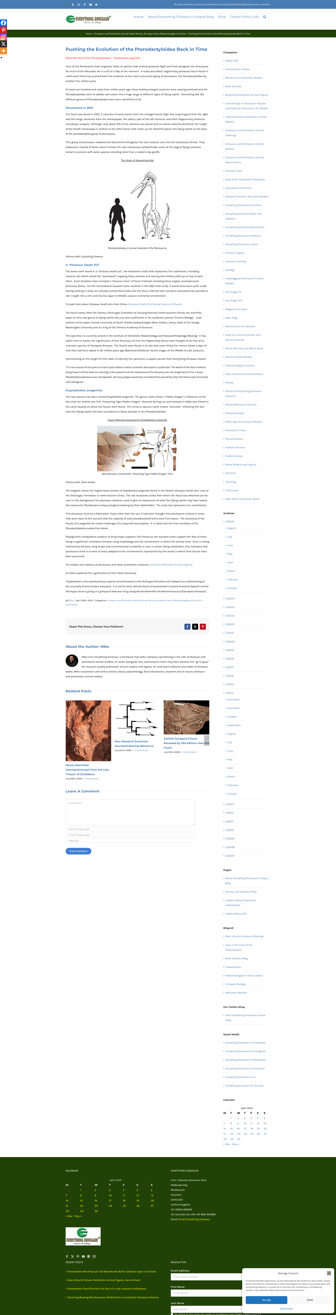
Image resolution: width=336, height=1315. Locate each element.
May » (235, 1144)
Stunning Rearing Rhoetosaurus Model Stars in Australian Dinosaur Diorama (113, 1297)
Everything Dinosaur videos (241, 244)
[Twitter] (72, 1256)
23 (238, 1133)
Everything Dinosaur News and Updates (243, 216)
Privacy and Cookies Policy (241, 891)
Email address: (180, 1270)
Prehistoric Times (235, 430)
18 (251, 1128)
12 (258, 1123)
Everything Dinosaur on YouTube (244, 1085)
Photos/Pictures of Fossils (241, 404)
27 (265, 1133)
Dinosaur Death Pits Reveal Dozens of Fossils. (155, 304)
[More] (3, 50)
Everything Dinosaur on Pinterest (245, 1068)
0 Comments (92, 750)
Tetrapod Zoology (235, 984)
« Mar (226, 1144)
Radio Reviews (234, 456)
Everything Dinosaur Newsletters (244, 227)
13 (265, 1123)
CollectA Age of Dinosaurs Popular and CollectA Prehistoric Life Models (246, 106)
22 (231, 1133)
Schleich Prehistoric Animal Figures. (171, 564)
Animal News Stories (237, 69)
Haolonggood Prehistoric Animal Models (244, 281)
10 (245, 1123)
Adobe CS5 (231, 60)
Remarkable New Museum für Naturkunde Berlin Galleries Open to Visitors (112, 1271)
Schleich (230, 473)
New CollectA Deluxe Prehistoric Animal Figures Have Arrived (104, 1280)
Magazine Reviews (236, 309)
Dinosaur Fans (164, 600)
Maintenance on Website (240, 326)
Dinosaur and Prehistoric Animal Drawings (244, 133)
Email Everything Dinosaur (194, 1219)
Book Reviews (233, 86)
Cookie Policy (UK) (236, 913)
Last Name (177, 1303)
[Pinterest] (3, 29)
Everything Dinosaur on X (240, 1077)
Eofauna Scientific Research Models (246, 196)
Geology (230, 269)
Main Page (231, 317)
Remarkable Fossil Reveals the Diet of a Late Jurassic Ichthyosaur (184, 743)
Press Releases (234, 438)
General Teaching (235, 261)
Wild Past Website (236, 992)
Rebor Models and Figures (240, 464)
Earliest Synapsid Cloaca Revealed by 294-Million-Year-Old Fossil (137, 743)
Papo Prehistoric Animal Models (244, 374)
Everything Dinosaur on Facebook (245, 1042)
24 (245, 1133)
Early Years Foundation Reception (245, 179)
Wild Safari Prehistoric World (242, 499)
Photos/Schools (234, 413)
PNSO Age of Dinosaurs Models (243, 421)
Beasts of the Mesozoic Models (244, 77)
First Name (178, 1286)
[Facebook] (3, 22)
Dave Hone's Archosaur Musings (244, 936)
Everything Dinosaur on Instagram (245, 1051)
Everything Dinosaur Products (243, 235)
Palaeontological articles (186, 600)
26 (258, 1133)
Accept (266, 1299)
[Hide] (1, 57)
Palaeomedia (233, 967)
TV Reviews (232, 490)
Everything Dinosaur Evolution (243, 205)
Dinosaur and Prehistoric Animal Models (244, 146)
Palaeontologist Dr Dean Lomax (243, 975)
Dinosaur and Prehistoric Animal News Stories (131, 600)
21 (224, 1133)
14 (224, 1128)
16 (238, 1128)
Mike (71, 600)
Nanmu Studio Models (238, 356)
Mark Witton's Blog (236, 958)
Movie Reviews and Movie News (244, 348)
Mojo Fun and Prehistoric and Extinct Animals (243, 337)
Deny (310, 1299)
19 (258, 1128)
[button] (329, 1273)
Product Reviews (235, 447)
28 (225, 1139)
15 (231, 1128)
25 (251, 1133)
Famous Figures (234, 252)
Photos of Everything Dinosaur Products (243, 394)
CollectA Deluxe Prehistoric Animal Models (246, 119)
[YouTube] (83, 1256)
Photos (229, 382)
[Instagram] (3, 36)
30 (238, 1139)
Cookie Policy (286, 1308)
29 (231, 1139)
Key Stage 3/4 (233, 300)
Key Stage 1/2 (233, 292)
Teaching (230, 481)
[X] (3, 43)
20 (265, 1128)
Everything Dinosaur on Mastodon (245, 1059)
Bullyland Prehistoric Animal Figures (246, 94)
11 (251, 1123)
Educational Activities (238, 188)
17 (245, 1128)
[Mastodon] (88, 1256)
